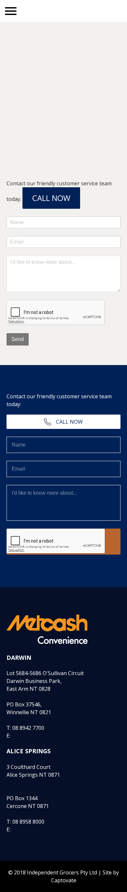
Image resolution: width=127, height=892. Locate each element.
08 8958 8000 (28, 821)
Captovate (63, 880)
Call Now (51, 197)
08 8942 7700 (28, 727)
